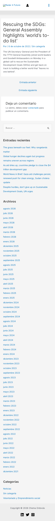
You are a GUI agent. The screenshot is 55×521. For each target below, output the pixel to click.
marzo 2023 (9, 401)
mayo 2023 (9, 391)
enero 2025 (9, 298)
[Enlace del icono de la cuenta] (27, 5)
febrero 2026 (9, 237)
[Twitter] (27, 514)
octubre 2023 (10, 368)
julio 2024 (8, 326)
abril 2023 (8, 396)
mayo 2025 (8, 279)
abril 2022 (8, 452)
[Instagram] (33, 514)
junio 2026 (8, 218)
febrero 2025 (9, 293)
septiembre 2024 (11, 316)
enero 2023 (9, 410)
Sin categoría (38, 46)
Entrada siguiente (28, 90)
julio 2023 (8, 382)
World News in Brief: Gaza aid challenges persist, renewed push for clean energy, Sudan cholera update (27, 178)
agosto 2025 (9, 265)
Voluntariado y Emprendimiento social (21, 498)
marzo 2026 (9, 232)
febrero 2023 (9, 406)
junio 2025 (8, 274)
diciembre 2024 (11, 302)
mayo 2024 (9, 335)
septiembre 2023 (11, 373)
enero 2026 (9, 241)
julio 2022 (8, 438)
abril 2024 (8, 340)
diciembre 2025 (10, 246)
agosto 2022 (9, 434)
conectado (33, 108)
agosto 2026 (9, 208)
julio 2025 (8, 269)
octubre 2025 (9, 255)
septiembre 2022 (11, 429)
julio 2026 (8, 213)
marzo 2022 (9, 457)
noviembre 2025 (11, 251)
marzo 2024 (9, 345)
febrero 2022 (9, 462)
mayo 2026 (9, 222)
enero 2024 (9, 354)
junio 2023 (8, 387)
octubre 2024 (10, 312)
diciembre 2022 (10, 415)
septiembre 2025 (11, 260)
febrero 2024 (9, 349)
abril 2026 (8, 227)
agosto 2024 (9, 321)
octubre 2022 (9, 424)
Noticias (7, 488)
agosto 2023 (9, 377)
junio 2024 (8, 330)
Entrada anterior (28, 82)
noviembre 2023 (11, 363)
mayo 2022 (8, 448)
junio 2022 (8, 443)
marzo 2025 (9, 288)
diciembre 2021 (10, 471)
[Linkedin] (22, 514)
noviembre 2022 (11, 420)
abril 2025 (8, 284)
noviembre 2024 (11, 307)
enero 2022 (9, 466)
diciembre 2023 (11, 359)
